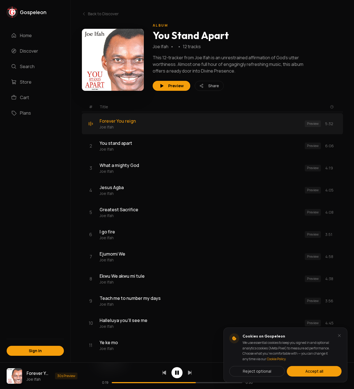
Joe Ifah (160, 46)
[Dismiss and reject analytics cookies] (339, 335)
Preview (176, 85)
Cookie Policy (276, 359)
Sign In (35, 350)
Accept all (314, 371)
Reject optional (257, 371)
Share (213, 85)
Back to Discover (103, 13)
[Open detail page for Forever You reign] (14, 376)
